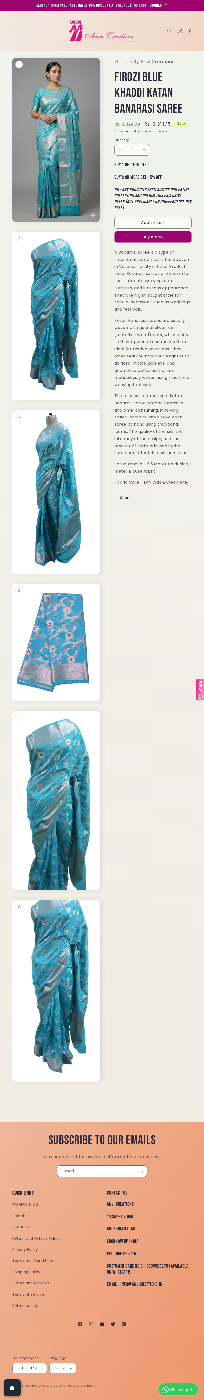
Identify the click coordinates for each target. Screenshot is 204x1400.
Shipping (122, 131)
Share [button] (125, 497)
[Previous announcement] (9, 5)
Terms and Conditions (33, 1260)
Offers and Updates (31, 1283)
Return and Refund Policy (35, 1238)
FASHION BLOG (25, 1204)
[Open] (12, 1387)
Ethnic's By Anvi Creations (46, 1386)
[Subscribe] (141, 1171)
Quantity (121, 140)
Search (19, 1215)
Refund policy (25, 1305)
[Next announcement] (194, 5)
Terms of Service (28, 1294)
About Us (20, 1227)
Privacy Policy (25, 1249)
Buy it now (153, 236)
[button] (10, 31)
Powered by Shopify (82, 1386)
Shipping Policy (26, 1271)
